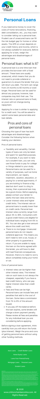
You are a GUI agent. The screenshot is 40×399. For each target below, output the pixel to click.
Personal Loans (27, 362)
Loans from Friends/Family (20, 358)
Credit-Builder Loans (25, 351)
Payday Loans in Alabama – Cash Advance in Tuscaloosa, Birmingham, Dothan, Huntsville (7, 6)
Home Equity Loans (20, 354)
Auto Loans (12, 351)
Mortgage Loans (13, 362)
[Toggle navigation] (35, 6)
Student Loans (20, 366)
